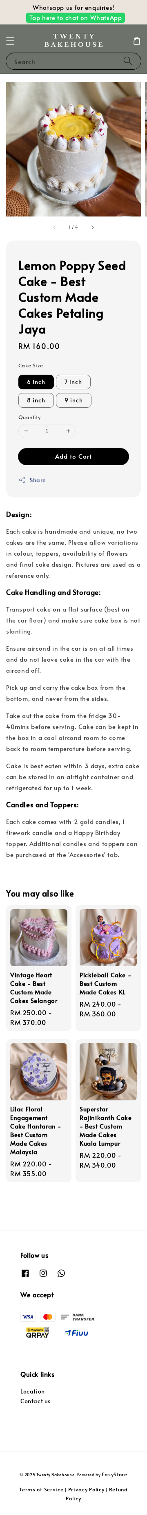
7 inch (73, 382)
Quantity (29, 417)
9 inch (74, 400)
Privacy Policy (86, 1489)
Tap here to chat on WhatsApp (75, 17)
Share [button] (38, 480)
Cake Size (30, 365)
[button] (10, 41)
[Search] (128, 61)
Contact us (35, 1401)
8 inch (36, 400)
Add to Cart (73, 456)
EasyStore (114, 1474)
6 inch (36, 382)
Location (32, 1391)
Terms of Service (41, 1489)
